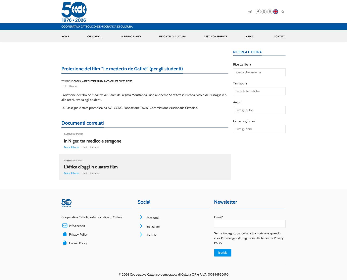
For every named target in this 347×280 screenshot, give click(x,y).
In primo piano (131, 36)
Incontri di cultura (172, 36)
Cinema (77, 81)
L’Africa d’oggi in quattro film (91, 167)
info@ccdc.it (77, 226)
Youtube (151, 235)
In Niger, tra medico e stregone (92, 141)
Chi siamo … (94, 36)
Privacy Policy (78, 234)
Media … (250, 36)
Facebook (152, 218)
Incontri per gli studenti (118, 81)
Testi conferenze (215, 36)
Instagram (153, 226)
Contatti (280, 36)
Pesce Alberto (71, 147)
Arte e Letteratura (92, 81)
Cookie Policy (78, 243)
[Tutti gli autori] (259, 110)
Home (65, 36)
